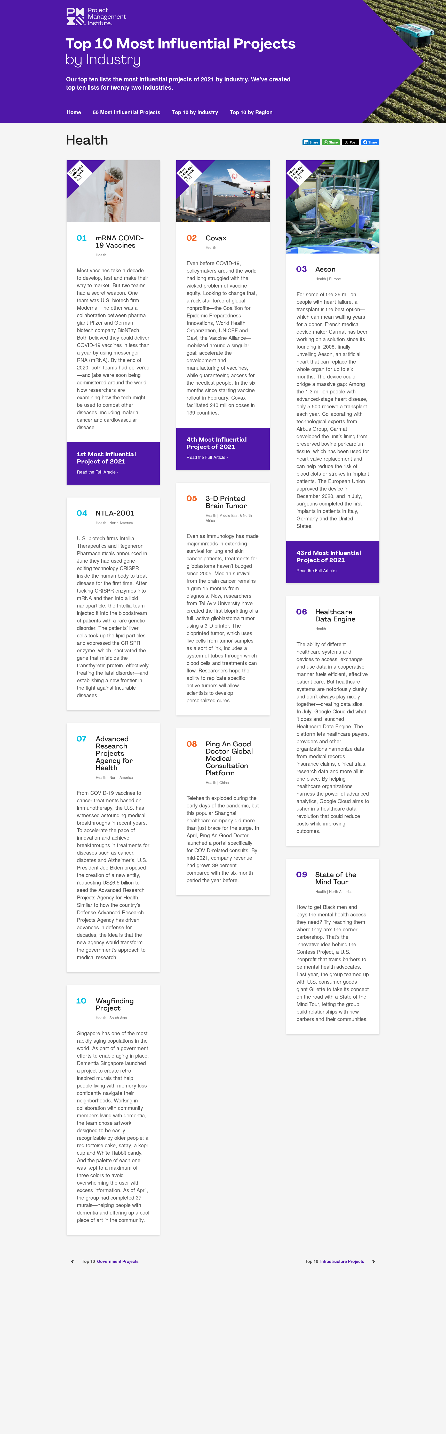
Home (74, 112)
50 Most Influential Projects (126, 112)
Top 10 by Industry (195, 112)
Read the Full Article (97, 472)
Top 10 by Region (251, 112)
